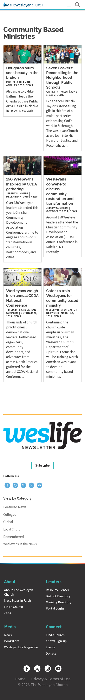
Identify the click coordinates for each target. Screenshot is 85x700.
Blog (60, 95)
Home (20, 678)
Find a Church (13, 607)
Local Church (12, 529)
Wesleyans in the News (20, 544)
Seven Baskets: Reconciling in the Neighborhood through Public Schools (62, 78)
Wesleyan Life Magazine (21, 647)
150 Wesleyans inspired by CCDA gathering (21, 184)
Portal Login (55, 608)
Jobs (7, 613)
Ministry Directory (58, 602)
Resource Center (57, 590)
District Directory (58, 596)
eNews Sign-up (56, 641)
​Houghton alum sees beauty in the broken (22, 73)
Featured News (14, 507)
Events (50, 647)
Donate (51, 653)
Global (8, 522)
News (29, 85)
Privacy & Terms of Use (51, 678)
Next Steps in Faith (17, 600)
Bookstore (11, 641)
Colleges (9, 514)
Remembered (13, 536)
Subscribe (42, 465)
